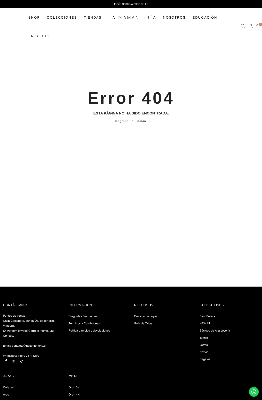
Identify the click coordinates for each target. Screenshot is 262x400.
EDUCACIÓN (205, 17)
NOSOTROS (174, 17)
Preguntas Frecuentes (83, 316)
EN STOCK (38, 36)
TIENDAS (93, 17)
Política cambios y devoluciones (89, 330)
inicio (141, 121)
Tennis (204, 338)
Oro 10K (74, 387)
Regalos (205, 359)
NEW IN (205, 323)
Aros (6, 394)
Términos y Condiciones (84, 323)
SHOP (34, 17)
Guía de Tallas (143, 323)
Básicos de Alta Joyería (215, 330)
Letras (204, 345)
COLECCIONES (62, 17)
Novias (204, 352)
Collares (8, 387)
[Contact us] (254, 392)
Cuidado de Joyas (145, 316)
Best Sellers (207, 316)
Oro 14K (74, 394)
